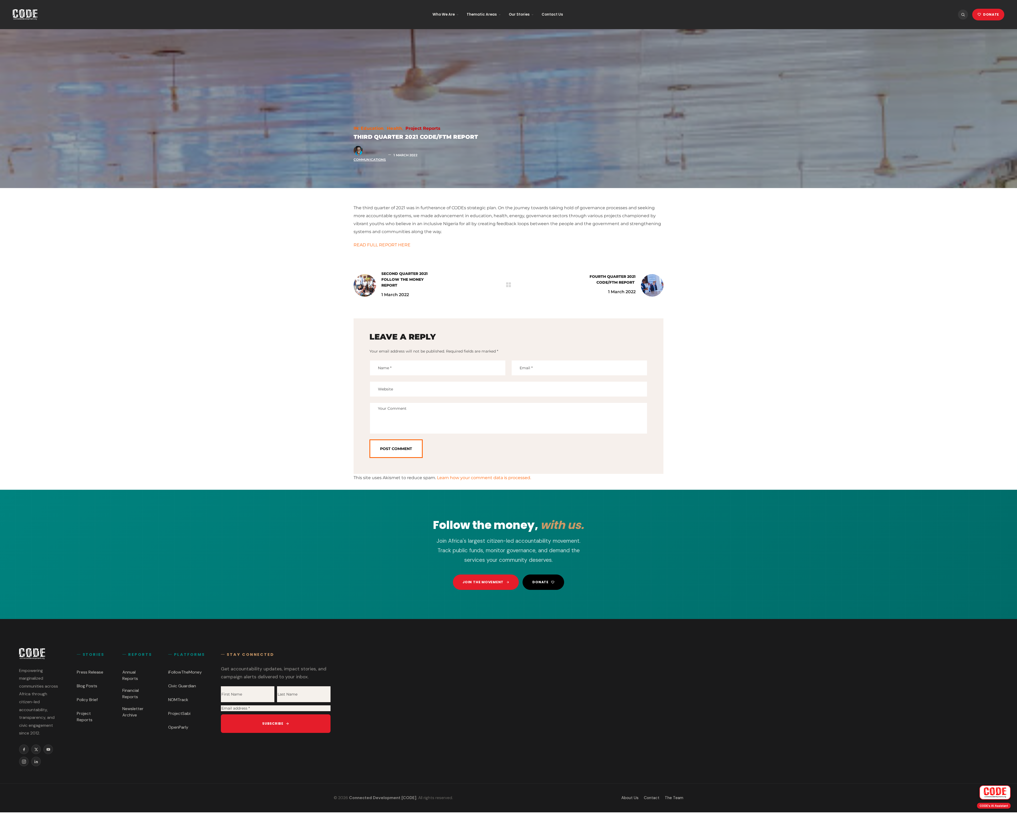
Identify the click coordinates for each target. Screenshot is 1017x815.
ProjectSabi (179, 713)
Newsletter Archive (133, 712)
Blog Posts (87, 686)
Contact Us (552, 14)
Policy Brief (87, 699)
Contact (651, 797)
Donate (540, 582)
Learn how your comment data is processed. (484, 477)
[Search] (963, 15)
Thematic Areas (482, 14)
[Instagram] (24, 761)
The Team (674, 797)
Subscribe (272, 723)
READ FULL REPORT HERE (382, 244)
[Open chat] (995, 792)
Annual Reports (130, 675)
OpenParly (178, 727)
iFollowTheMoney (185, 672)
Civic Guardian (182, 686)
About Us (630, 797)
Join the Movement (482, 582)
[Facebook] (24, 749)
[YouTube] (48, 749)
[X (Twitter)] (36, 749)
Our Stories (519, 14)
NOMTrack (178, 699)
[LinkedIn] (36, 761)
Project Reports (423, 128)
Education (372, 128)
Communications (370, 160)
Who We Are (443, 14)
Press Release (90, 672)
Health (394, 128)
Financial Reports (130, 694)
